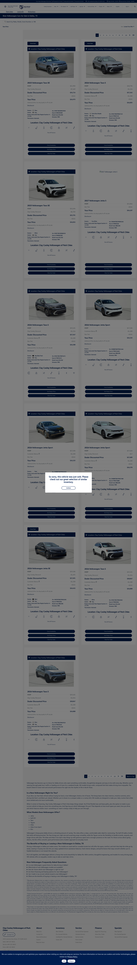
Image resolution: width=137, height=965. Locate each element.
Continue (68, 488)
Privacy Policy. (72, 957)
